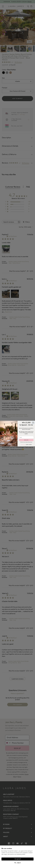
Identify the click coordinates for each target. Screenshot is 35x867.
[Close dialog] (33, 422)
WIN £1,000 (26, 440)
